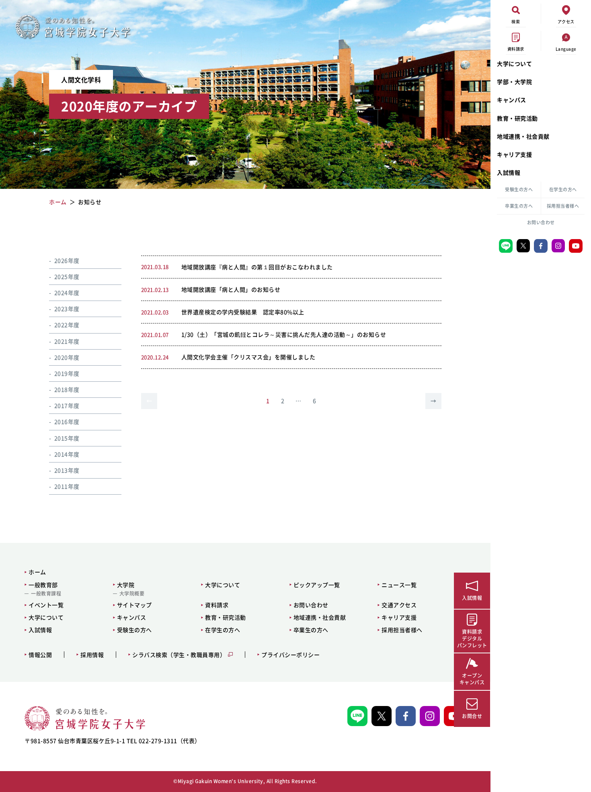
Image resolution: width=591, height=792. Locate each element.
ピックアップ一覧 (316, 585)
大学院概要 (132, 593)
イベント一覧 (46, 605)
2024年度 (67, 293)
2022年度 (67, 325)
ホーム (37, 572)
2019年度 (67, 373)
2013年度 (67, 470)
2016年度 (67, 421)
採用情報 (92, 654)
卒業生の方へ (519, 206)
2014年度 (67, 454)
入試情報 (508, 172)
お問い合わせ (541, 222)
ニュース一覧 (399, 585)
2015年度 (67, 438)
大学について (514, 63)
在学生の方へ (563, 189)
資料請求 (216, 605)
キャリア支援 (514, 154)
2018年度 (67, 389)
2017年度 (67, 405)
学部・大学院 (514, 82)
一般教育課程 (46, 593)
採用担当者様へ (563, 206)
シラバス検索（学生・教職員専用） (179, 654)
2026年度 (67, 260)
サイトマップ (134, 605)
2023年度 (67, 309)
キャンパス (511, 100)
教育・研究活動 (517, 118)
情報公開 (40, 654)
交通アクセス (399, 605)
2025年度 (67, 276)
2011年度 (67, 486)
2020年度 (67, 357)
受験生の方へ (519, 189)
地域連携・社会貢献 (523, 136)
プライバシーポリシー (290, 654)
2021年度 (67, 341)
